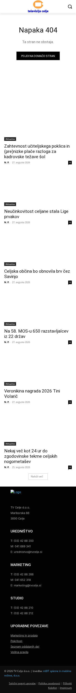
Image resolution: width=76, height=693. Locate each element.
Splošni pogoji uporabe (22, 683)
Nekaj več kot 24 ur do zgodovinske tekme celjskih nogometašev (30, 456)
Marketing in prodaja (24, 635)
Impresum (66, 688)
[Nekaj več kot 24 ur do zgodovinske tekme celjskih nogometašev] (38, 429)
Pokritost (16, 641)
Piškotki (67, 683)
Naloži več (37, 476)
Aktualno (10, 138)
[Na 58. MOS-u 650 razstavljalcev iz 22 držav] (38, 309)
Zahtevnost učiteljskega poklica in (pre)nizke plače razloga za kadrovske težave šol (37, 151)
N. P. (6, 162)
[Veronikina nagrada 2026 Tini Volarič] (38, 369)
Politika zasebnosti (49, 683)
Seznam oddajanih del (25, 646)
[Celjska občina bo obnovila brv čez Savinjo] (38, 249)
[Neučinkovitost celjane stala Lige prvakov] (38, 189)
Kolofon (52, 688)
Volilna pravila (19, 652)
